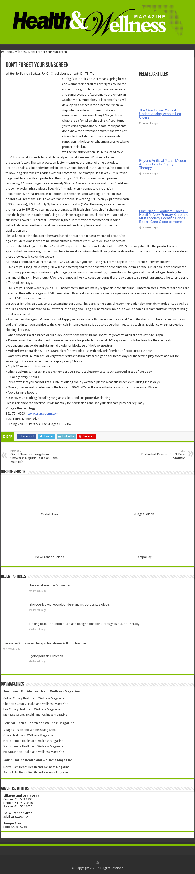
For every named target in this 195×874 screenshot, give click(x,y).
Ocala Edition (50, 514)
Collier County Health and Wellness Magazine (33, 698)
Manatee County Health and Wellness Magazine (35, 714)
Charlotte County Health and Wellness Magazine (35, 703)
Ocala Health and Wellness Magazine (28, 735)
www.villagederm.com (43, 413)
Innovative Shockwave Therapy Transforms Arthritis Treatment (45, 643)
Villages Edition (144, 514)
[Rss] (97, 862)
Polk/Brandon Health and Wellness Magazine (33, 751)
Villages (20, 51)
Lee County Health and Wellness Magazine (31, 709)
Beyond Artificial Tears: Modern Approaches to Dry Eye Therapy (163, 164)
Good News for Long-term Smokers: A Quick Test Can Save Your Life (34, 456)
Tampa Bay (143, 557)
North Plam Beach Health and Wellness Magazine (36, 767)
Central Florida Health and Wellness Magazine (38, 723)
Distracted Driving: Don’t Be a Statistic (163, 454)
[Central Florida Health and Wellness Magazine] (97, 21)
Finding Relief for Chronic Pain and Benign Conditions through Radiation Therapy (84, 624)
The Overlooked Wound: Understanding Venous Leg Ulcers (160, 113)
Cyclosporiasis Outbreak (46, 656)
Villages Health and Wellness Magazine (29, 730)
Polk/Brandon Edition (49, 557)
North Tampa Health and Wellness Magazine (33, 741)
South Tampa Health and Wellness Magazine (33, 746)
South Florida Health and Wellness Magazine (37, 760)
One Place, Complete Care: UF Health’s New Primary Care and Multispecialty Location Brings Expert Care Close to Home (163, 216)
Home (8, 51)
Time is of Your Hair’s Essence (49, 585)
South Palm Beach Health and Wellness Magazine (36, 772)
